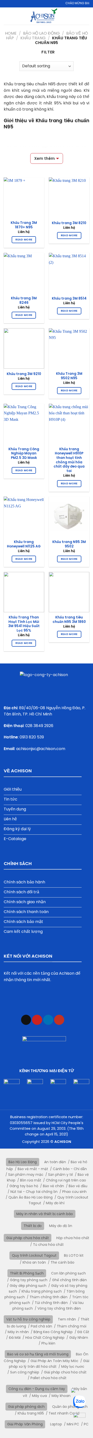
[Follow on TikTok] (26, 1020)
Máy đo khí (55, 1203)
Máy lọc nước (72, 1366)
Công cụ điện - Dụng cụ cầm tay (36, 1388)
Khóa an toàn (34, 1262)
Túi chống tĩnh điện (51, 1302)
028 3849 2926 (39, 726)
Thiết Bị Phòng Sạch (27, 1273)
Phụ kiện (48, 1343)
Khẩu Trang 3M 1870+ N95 (24, 225)
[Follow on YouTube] (59, 1020)
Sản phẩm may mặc (25, 1174)
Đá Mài (15, 1337)
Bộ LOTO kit (74, 1255)
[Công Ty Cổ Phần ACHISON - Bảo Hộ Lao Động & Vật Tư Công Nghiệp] (44, 16)
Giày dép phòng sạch (28, 1285)
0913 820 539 (32, 737)
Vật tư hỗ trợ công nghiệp (28, 1319)
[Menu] (86, 16)
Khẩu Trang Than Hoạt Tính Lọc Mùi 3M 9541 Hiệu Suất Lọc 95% (24, 624)
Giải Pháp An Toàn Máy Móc (54, 1360)
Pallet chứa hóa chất (48, 1377)
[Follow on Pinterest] (37, 1020)
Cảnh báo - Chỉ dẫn (70, 1168)
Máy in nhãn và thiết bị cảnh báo (44, 1213)
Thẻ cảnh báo (62, 1262)
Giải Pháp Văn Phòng (25, 1424)
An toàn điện (55, 1161)
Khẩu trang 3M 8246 (24, 300)
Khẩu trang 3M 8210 (69, 223)
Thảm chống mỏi (71, 1326)
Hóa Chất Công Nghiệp (44, 1337)
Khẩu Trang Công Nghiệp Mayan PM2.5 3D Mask (23, 453)
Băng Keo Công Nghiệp (53, 1331)
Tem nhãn (67, 1319)
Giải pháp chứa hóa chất (27, 1237)
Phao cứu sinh (74, 1191)
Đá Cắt (83, 1331)
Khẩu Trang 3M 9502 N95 (69, 376)
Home (11, 33)
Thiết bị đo (33, 1225)
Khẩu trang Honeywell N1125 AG (24, 544)
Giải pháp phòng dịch (26, 1406)
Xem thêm (44, 158)
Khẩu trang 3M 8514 (69, 298)
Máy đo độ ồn (60, 1225)
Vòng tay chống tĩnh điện (59, 1308)
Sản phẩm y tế (60, 1174)
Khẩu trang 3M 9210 (24, 374)
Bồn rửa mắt (30, 1180)
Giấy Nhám (78, 1337)
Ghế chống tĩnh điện (69, 1279)
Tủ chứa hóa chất (48, 1244)
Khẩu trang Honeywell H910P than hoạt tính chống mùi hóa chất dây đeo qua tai (69, 460)
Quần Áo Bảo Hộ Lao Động (30, 1197)
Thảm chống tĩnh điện (48, 1297)
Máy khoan (61, 1395)
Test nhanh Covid (64, 1413)
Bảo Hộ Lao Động (41, 33)
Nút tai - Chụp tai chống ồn (34, 1191)
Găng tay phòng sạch (28, 1279)
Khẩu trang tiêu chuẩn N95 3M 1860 (69, 619)
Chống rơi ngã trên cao (66, 1180)
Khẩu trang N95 (31, 1413)
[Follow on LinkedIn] (48, 1020)
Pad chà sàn (41, 1326)
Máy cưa (39, 1395)
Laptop (56, 1424)
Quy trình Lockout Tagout (34, 1255)
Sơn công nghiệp (24, 1372)
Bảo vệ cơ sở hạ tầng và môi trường (37, 1354)
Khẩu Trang (33, 38)
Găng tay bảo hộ (23, 1185)
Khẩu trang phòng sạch (42, 1291)
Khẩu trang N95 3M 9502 (69, 544)
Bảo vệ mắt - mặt (33, 1168)
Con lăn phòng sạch (68, 1273)
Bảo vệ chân (53, 1185)
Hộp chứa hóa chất (72, 1237)
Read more (23, 239)
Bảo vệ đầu (78, 1185)
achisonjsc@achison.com (40, 749)
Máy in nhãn (18, 1331)
